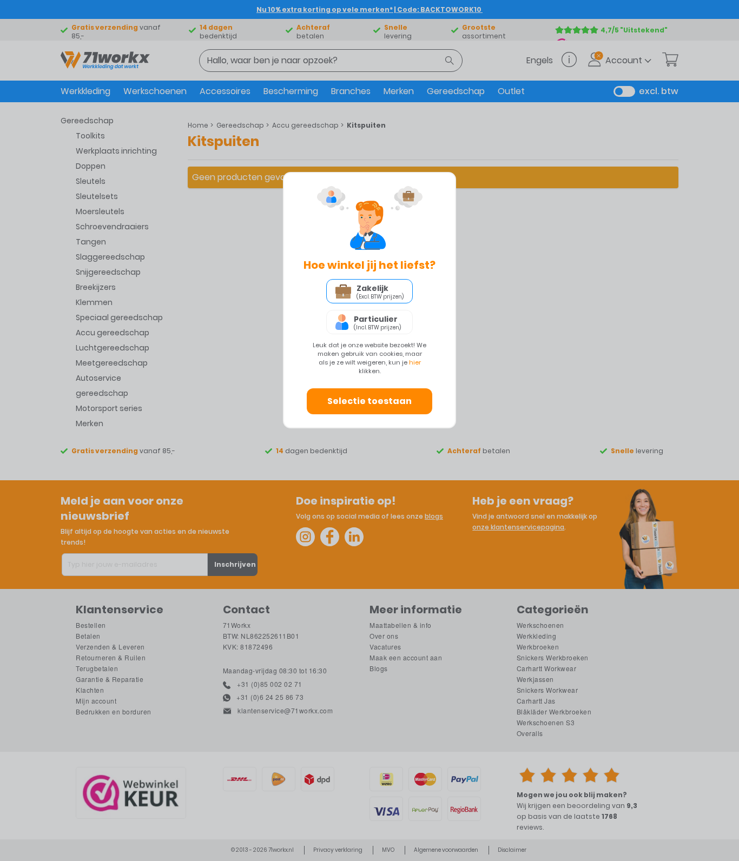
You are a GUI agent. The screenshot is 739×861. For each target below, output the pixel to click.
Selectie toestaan (369, 401)
